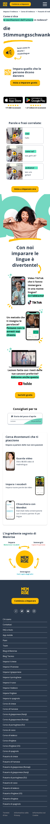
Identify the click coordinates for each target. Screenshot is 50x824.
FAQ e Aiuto (8, 630)
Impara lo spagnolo (11, 698)
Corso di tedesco (28, 11)
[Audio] (8, 52)
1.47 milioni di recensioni (35, 108)
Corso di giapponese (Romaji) (15, 719)
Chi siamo (7, 619)
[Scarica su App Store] (13, 100)
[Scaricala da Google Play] (36, 100)
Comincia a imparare (20, 4)
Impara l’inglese (10, 693)
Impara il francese (10, 667)
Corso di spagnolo (11, 751)
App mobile (8, 635)
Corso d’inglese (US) (11, 746)
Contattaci (7, 624)
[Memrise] (5, 4)
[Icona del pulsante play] (15, 136)
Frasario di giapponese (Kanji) (16, 772)
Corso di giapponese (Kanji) (15, 714)
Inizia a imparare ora (25, 189)
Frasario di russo (10, 783)
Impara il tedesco (10, 11)
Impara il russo (9, 682)
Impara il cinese (9, 661)
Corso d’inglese (9, 740)
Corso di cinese (9, 703)
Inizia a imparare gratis (25, 82)
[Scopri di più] (45, 4)
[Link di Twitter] (22, 611)
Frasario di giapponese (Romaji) (16, 767)
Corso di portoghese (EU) (14, 725)
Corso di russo (9, 730)
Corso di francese (10, 709)
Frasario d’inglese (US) (12, 793)
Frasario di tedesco (11, 788)
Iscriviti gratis (25, 395)
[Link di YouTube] (28, 611)
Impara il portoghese (12, 677)
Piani (5, 640)
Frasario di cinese (10, 756)
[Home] (8, 72)
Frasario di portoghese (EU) (15, 777)
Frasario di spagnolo (12, 804)
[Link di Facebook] (16, 611)
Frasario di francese (11, 761)
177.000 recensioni (13, 108)
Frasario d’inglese (10, 798)
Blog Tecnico (8, 656)
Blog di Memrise (10, 651)
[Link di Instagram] (34, 611)
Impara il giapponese (12, 672)
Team (5, 645)
